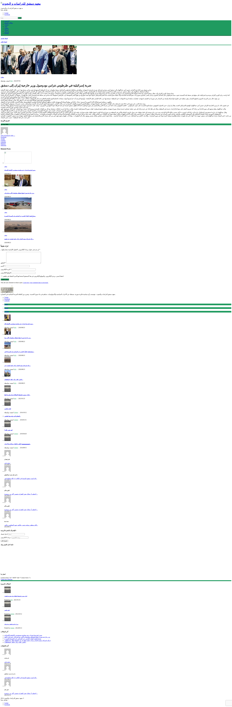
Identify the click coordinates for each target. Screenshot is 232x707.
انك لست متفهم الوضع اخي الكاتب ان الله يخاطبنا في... (20, 478)
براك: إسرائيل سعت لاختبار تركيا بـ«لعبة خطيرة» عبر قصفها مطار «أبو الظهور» (27, 640)
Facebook (7, 14)
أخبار (5, 26)
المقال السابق (4, 38)
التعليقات (6, 311)
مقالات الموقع (8, 23)
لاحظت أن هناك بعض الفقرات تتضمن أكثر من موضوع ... (21, 494)
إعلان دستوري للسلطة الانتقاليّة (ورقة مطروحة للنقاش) (15, 596)
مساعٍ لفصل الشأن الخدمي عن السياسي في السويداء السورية (22, 639)
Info (11, 81)
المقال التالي (4, 42)
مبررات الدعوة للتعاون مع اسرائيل (11, 624)
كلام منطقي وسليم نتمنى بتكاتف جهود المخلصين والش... (21, 525)
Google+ (3, 140)
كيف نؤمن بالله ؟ (8, 430)
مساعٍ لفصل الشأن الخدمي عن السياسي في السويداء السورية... (20, 216)
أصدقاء (6, 30)
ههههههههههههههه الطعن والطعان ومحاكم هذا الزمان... (17, 444)
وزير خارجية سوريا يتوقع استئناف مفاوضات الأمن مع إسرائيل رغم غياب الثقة (27, 637)
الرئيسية (6, 21)
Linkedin (3, 142)
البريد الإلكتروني (6, 269)
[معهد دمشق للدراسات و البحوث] (21, 3)
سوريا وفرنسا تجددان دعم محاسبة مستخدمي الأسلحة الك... (18, 324)
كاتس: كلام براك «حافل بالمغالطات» (15, 642)
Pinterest (3, 143)
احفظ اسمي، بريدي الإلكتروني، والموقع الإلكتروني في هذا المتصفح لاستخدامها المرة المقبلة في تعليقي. (33, 276)
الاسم (3, 266)
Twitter (6, 13)
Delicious (3, 145)
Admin (16, 412)
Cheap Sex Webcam (6, 579)
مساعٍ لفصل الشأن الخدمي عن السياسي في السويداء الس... (19, 351)
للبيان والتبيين (7, 408)
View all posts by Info (8, 135)
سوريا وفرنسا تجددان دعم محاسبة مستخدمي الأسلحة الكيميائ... (20, 170)
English (6, 33)
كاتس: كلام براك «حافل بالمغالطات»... (13, 379)
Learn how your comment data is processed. (35, 282)
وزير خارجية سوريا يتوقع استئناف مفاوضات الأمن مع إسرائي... (19, 193)
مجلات (6, 28)
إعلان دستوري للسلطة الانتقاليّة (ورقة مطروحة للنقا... (17, 395)
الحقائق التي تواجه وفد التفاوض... (12, 416)
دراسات (6, 24)
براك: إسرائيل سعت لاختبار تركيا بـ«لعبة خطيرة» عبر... (17, 365)
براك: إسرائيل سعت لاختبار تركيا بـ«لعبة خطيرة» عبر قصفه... (19, 239)
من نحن (6, 31)
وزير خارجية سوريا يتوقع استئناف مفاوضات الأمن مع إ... (17, 338)
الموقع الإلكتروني (6, 273)
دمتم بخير (7, 463)
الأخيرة (6, 304)
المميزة (6, 308)
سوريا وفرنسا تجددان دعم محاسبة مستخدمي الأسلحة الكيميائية (23, 635)
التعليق (3, 263)
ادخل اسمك (4, 534)
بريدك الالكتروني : (6, 537)
